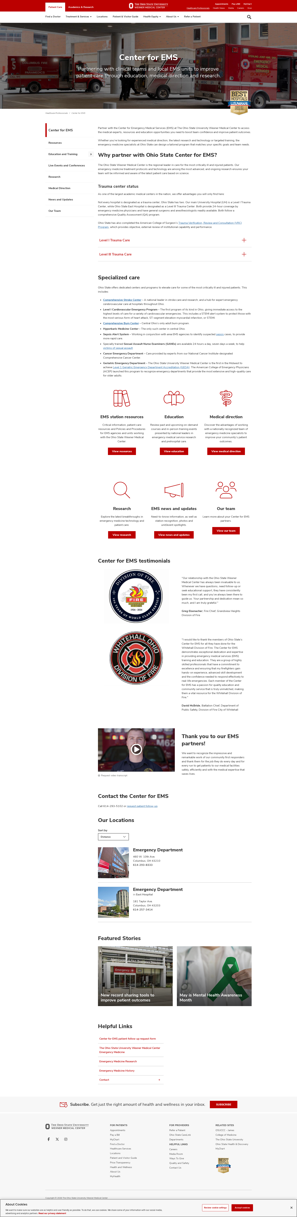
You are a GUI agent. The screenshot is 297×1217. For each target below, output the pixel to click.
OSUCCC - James (225, 1130)
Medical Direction (59, 188)
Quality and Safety (179, 1163)
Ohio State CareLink (180, 1134)
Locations (102, 16)
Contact (104, 1080)
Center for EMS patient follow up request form (127, 1038)
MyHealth (115, 1176)
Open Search (249, 17)
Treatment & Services (77, 16)
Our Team (54, 211)
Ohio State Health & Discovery (232, 1144)
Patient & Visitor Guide (125, 16)
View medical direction (226, 451)
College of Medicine (226, 1134)
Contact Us (175, 1167)
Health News (219, 8)
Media (231, 8)
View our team (226, 531)
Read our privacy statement (52, 1213)
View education (174, 451)
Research (54, 177)
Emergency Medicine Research (118, 1061)
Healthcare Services (120, 1148)
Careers (240, 8)
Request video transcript (114, 775)
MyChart (248, 4)
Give (250, 8)
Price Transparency (120, 1162)
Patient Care (55, 7)
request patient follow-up (142, 806)
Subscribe (223, 1104)
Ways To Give (176, 1158)
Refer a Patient (192, 16)
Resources (55, 143)
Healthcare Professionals (198, 8)
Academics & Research (81, 7)
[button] (136, 749)
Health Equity (150, 16)
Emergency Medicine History (116, 1070)
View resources (122, 451)
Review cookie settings (215, 1207)
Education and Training (63, 154)
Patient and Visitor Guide (123, 1157)
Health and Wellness (121, 1167)
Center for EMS (78, 113)
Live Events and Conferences (66, 165)
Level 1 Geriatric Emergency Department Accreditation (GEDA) (151, 367)
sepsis (220, 334)
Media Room (176, 1153)
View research (122, 535)
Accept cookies (242, 1207)
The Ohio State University (229, 1139)
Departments (176, 1139)
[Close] (291, 1207)
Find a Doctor (52, 16)
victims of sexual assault (118, 348)
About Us (171, 16)
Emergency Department (158, 850)
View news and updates (174, 535)
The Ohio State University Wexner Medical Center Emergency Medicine (129, 1050)
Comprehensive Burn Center (121, 323)
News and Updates (60, 199)
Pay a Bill (236, 4)
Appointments (221, 4)
